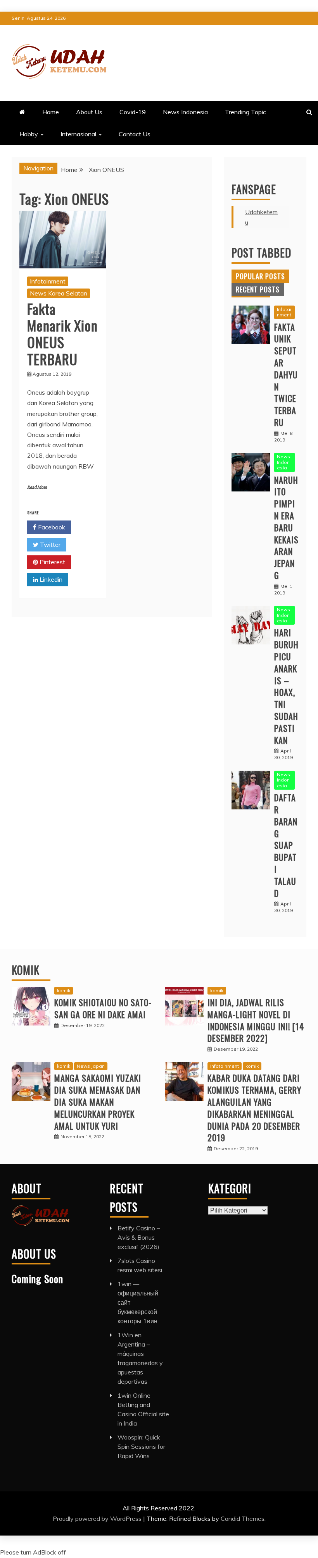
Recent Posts (258, 289)
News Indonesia (185, 112)
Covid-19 (132, 112)
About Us (89, 112)
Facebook (50, 527)
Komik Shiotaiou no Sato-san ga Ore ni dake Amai (103, 1008)
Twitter (49, 544)
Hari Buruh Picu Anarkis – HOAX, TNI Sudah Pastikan (286, 686)
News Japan (91, 1066)
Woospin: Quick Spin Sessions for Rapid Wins (141, 1446)
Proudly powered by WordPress (98, 1518)
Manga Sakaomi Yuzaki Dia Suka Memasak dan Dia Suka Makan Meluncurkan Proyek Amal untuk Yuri (97, 1102)
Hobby (28, 134)
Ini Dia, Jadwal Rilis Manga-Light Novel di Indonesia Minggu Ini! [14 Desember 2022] (255, 1020)
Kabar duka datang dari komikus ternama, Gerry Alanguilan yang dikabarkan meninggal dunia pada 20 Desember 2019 (254, 1108)
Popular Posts (260, 276)
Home (50, 112)
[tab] (260, 276)
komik (63, 990)
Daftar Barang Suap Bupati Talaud (285, 845)
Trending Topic (245, 112)
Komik (26, 970)
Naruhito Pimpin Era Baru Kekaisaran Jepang (286, 527)
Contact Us (134, 134)
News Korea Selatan (58, 293)
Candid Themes (242, 1518)
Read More (37, 487)
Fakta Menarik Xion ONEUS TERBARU (62, 333)
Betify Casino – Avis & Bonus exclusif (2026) (139, 1237)
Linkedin (50, 579)
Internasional (78, 134)
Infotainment (48, 281)
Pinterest (51, 562)
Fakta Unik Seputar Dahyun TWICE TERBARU (286, 374)
